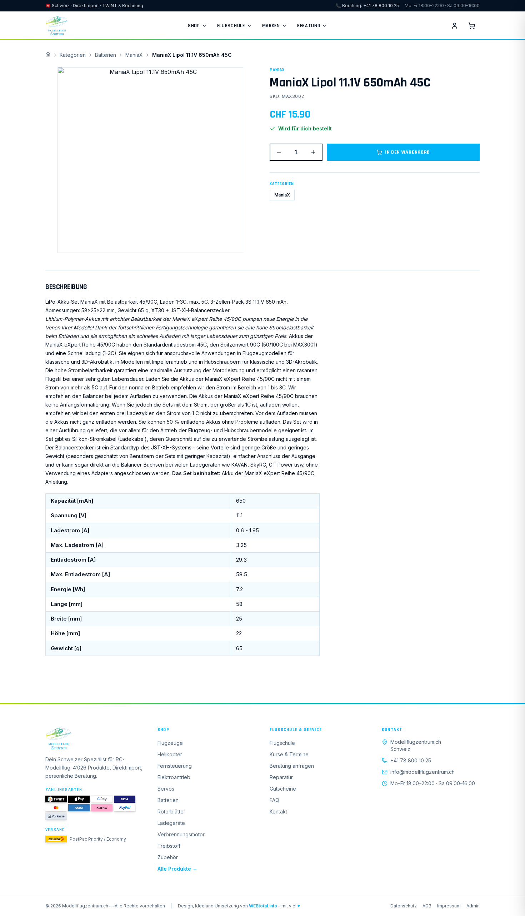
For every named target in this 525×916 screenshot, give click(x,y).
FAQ (274, 800)
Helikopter (170, 754)
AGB (426, 905)
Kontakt (278, 811)
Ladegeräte (171, 823)
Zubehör (168, 857)
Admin (473, 905)
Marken (271, 26)
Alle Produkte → (178, 869)
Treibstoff (169, 846)
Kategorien (73, 55)
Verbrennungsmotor (181, 834)
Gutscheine (283, 789)
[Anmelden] (454, 26)
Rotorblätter (171, 811)
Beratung (308, 26)
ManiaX (134, 55)
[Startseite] (94, 738)
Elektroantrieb (174, 777)
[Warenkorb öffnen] (472, 26)
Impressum (449, 905)
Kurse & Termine (289, 754)
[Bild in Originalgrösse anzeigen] (150, 160)
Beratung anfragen (292, 766)
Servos (166, 789)
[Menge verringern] (279, 152)
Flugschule (231, 26)
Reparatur (281, 777)
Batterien (105, 55)
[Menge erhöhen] (313, 152)
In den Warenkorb (407, 152)
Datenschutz (403, 905)
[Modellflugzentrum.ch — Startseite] (56, 26)
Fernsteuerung (175, 766)
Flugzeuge (170, 743)
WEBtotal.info (263, 905)
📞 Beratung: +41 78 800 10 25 (367, 5)
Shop (194, 26)
